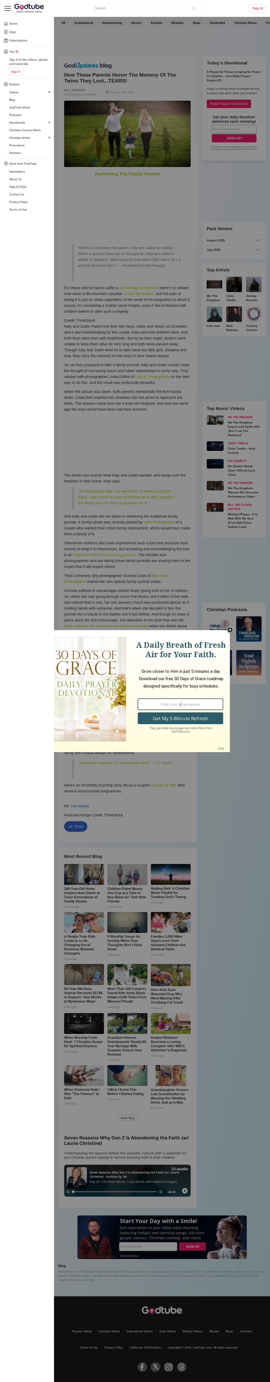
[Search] (194, 8)
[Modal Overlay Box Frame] (135, 691)
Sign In (15, 71)
